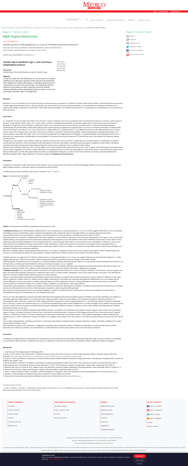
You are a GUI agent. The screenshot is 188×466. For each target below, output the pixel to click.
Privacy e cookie (152, 426)
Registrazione (175, 11)
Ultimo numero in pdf (61, 410)
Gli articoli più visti (14, 422)
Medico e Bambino (96, 20)
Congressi (131, 20)
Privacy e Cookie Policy (55, 459)
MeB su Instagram (155, 410)
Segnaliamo (105, 426)
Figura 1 (49, 171)
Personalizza (140, 463)
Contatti (149, 422)
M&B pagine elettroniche (115, 20)
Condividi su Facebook (136, 50)
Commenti (132, 40)
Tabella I (56, 171)
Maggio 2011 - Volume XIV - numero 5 (139, 32)
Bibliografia (61, 70)
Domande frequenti (107, 429)
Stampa (131, 36)
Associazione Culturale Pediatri (96, 28)
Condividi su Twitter (135, 47)
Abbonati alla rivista (107, 406)
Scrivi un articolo (13, 410)
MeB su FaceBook (155, 406)
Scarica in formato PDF (136, 54)
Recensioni (104, 422)
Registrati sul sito (106, 410)
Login (155, 11)
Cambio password (107, 414)
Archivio (11, 418)
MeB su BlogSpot (155, 418)
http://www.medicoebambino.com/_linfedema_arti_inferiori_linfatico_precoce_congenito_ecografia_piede (45, 356)
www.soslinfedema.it (74, 376)
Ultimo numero (13, 414)
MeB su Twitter (154, 414)
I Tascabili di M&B (143, 20)
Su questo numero (60, 406)
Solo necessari (140, 460)
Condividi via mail (134, 43)
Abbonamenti (163, 11)
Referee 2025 (12, 426)
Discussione (61, 66)
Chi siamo (11, 406)
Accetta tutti (139, 456)
